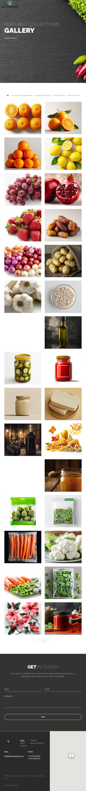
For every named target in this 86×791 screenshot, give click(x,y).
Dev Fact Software (31, 776)
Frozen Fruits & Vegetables (22, 95)
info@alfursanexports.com (14, 756)
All (8, 95)
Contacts (23, 746)
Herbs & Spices (74, 95)
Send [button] (43, 717)
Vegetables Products (43, 95)
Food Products (60, 95)
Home (22, 740)
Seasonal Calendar (37, 743)
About (22, 743)
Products (33, 740)
